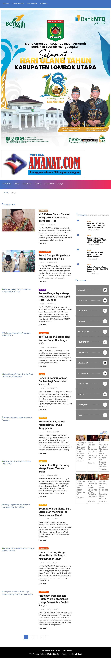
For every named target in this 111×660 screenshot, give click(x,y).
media (42, 224)
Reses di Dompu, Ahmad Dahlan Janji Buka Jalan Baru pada (53, 381)
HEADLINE (7, 184)
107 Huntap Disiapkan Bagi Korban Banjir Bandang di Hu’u (54, 340)
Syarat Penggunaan (32, 3)
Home (6, 192)
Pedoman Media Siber (18, 3)
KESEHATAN (49, 184)
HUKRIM (38, 184)
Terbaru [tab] (82, 215)
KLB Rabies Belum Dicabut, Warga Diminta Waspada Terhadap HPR (54, 217)
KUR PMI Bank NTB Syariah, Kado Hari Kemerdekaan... (95, 254)
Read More (42, 243)
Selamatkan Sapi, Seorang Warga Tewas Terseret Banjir (54, 468)
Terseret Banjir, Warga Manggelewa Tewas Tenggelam (52, 425)
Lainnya (60, 184)
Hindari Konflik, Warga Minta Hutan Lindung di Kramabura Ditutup (52, 555)
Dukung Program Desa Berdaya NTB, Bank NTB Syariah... (97, 269)
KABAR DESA (43, 333)
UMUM (16, 184)
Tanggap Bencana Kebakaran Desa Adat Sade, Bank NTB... (96, 240)
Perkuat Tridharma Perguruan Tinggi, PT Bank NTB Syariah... (96, 225)
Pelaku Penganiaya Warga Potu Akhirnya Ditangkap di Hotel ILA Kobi (55, 296)
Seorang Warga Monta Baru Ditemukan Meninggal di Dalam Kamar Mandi (55, 512)
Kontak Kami (43, 3)
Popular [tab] (92, 215)
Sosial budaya (45, 251)
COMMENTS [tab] (103, 215)
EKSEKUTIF (27, 184)
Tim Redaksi (6, 3)
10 (42, 637)
